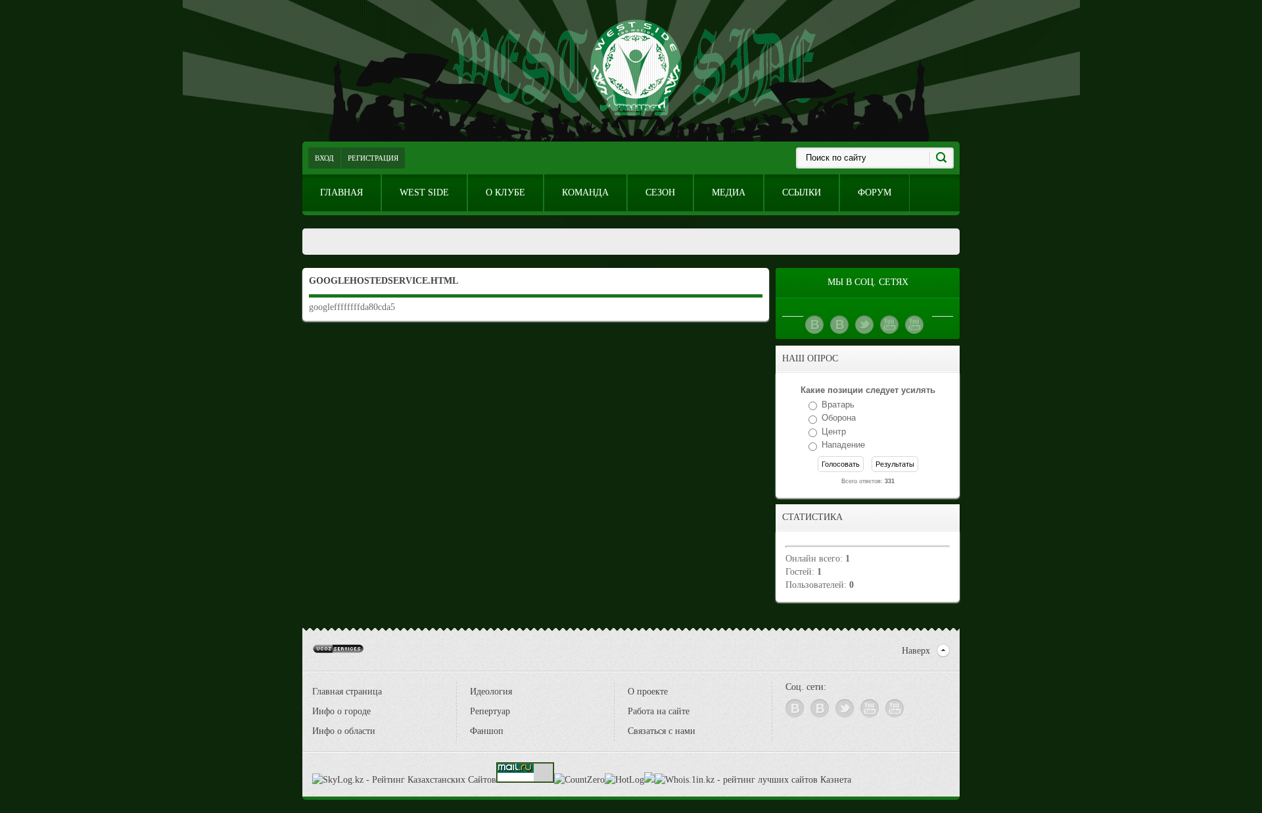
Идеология (491, 691)
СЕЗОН (660, 192)
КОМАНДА (585, 192)
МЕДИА (728, 192)
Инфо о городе (341, 711)
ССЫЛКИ (801, 192)
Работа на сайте (658, 711)
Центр (834, 431)
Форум (874, 192)
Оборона (839, 418)
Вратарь (838, 404)
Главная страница (347, 691)
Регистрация (373, 158)
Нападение (843, 445)
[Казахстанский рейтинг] (649, 780)
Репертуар (490, 711)
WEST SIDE (424, 192)
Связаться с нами (661, 731)
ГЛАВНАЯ (341, 192)
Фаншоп (486, 731)
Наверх (916, 651)
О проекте (648, 691)
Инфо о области (343, 731)
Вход (324, 158)
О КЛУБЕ (505, 192)
